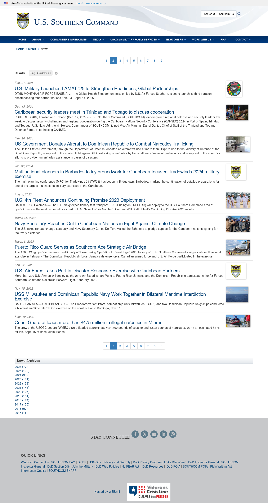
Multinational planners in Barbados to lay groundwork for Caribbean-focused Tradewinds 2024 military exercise (117, 173)
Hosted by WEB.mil (107, 491)
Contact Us (41, 462)
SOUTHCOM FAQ (63, 462)
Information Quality (33, 470)
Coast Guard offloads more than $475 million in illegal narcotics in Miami (88, 322)
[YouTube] (154, 434)
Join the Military (82, 466)
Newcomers (174, 39)
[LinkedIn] (163, 434)
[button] (91, 3)
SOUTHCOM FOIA (195, 466)
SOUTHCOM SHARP (62, 470)
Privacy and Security (116, 462)
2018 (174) (22, 400)
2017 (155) (22, 404)
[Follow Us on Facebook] (135, 434)
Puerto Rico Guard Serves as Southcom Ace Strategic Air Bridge (80, 246)
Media (97, 39)
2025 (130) (22, 371)
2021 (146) (22, 387)
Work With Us (201, 39)
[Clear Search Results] (134, 72)
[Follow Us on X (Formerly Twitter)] (144, 434)
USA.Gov (95, 462)
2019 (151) (22, 396)
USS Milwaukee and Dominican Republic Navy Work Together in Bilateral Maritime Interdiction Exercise (110, 296)
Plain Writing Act (221, 466)
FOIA (223, 39)
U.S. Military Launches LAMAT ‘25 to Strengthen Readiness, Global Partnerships (96, 88)
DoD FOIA (173, 466)
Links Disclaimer (175, 462)
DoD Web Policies (107, 466)
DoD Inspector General (203, 462)
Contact (242, 39)
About (36, 39)
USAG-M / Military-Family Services (133, 39)
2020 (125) (22, 392)
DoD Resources (152, 466)
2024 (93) (21, 375)
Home (22, 39)
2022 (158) (22, 383)
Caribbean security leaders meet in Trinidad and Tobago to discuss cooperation (94, 111)
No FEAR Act (131, 466)
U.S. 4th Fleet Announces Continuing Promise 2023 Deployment (80, 199)
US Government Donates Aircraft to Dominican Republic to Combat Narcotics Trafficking (104, 143)
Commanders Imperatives (68, 39)
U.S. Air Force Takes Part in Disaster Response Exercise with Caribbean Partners (97, 270)
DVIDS (82, 462)
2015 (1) (20, 413)
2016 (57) (21, 408)
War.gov (26, 462)
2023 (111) (22, 379)
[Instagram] (173, 434)
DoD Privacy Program (147, 462)
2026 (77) (21, 366)
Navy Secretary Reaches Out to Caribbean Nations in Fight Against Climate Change (100, 223)
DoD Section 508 (58, 466)
